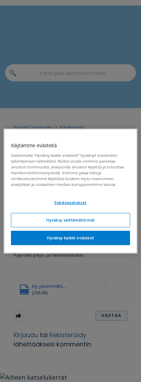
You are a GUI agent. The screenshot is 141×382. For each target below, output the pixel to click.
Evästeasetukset (70, 202)
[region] (70, 191)
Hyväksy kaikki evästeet (70, 237)
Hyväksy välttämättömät (70, 219)
